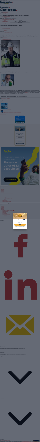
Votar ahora (20, 224)
